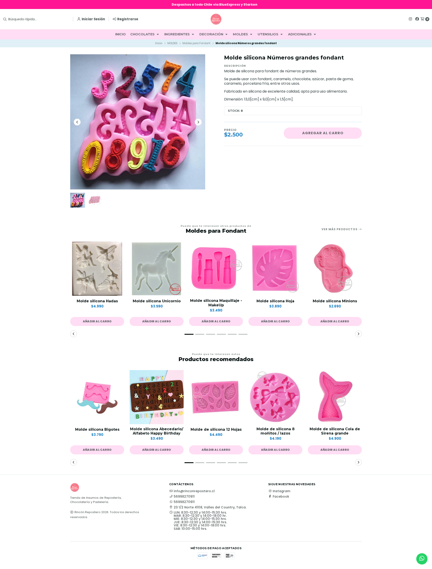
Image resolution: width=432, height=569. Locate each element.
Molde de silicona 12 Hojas (216, 429)
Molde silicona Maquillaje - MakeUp (216, 302)
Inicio (158, 43)
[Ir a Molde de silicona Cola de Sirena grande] (335, 397)
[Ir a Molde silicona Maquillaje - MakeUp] (216, 269)
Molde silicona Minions (335, 301)
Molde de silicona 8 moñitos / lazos (275, 431)
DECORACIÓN (211, 34)
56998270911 (184, 496)
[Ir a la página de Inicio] (216, 19)
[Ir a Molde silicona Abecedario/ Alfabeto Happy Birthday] (157, 397)
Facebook (281, 496)
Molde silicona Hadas (97, 301)
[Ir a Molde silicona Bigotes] (97, 397)
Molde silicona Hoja (275, 301)
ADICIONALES (300, 34)
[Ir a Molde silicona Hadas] (97, 269)
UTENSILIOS (268, 34)
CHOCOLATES (142, 34)
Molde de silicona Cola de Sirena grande (335, 431)
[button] (97, 321)
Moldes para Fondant (196, 43)
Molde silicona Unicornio (157, 301)
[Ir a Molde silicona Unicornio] (157, 269)
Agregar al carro (322, 133)
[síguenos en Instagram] (410, 19)
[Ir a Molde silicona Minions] (335, 269)
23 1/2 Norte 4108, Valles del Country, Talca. (210, 507)
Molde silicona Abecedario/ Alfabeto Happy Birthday (156, 431)
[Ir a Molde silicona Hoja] (275, 269)
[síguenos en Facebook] (417, 19)
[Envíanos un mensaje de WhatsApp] (422, 558)
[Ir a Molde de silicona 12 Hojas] (216, 397)
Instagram (281, 491)
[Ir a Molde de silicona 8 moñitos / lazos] (275, 397)
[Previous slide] (77, 122)
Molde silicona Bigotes (97, 429)
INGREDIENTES (177, 34)
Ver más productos (340, 229)
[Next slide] (198, 122)
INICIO (120, 34)
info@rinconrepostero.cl (194, 491)
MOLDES (241, 34)
